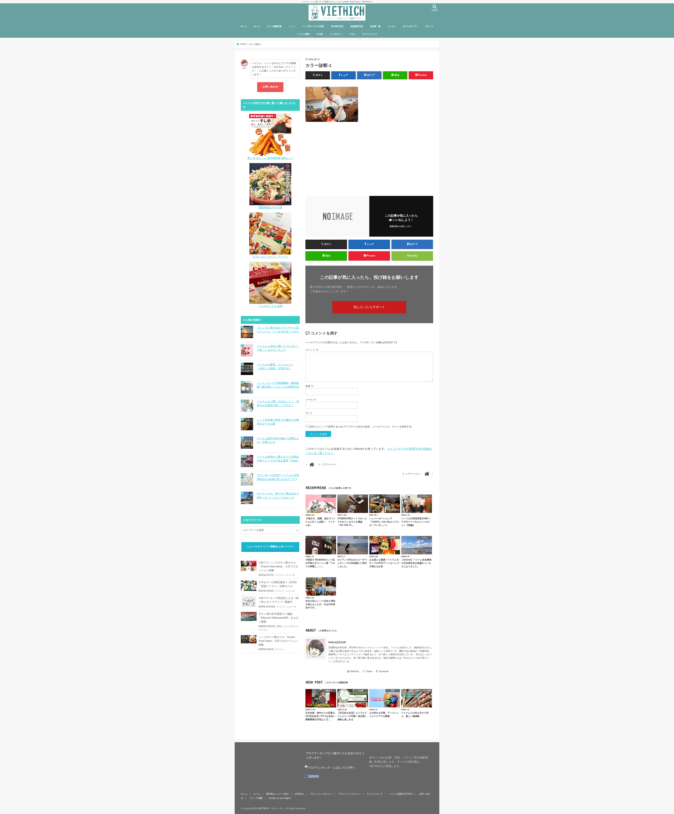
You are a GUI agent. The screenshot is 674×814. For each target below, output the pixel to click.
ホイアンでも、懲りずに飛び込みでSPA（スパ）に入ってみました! (278, 495)
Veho (279, 626)
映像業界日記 (357, 26)
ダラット (429, 26)
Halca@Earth (337, 642)
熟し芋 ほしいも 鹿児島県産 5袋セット (270, 158)
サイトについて (369, 34)
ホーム (243, 26)
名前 (309, 386)
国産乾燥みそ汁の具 (270, 207)
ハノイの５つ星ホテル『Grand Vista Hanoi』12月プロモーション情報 (278, 641)
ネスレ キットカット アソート (270, 256)
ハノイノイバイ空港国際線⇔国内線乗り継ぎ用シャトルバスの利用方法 (278, 385)
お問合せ (299, 794)
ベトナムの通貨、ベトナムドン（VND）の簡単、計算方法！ (275, 366)
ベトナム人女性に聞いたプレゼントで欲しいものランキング (278, 348)
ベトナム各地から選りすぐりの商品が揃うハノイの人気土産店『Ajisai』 (278, 458)
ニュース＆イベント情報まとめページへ (270, 546)
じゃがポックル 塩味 (270, 306)
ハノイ (292, 26)
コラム (352, 34)
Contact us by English (279, 798)
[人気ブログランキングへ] (312, 777)
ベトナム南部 (303, 34)
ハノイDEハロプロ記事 (313, 26)
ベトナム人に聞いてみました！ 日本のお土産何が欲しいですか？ (278, 403)
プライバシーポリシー (321, 794)
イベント (279, 575)
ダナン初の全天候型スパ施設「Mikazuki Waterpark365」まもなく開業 (278, 617)
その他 (319, 34)
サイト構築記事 (274, 26)
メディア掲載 (256, 798)
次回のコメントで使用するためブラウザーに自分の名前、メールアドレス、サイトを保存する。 (361, 426)
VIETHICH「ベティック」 (271, 808)
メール (310, 399)
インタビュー (336, 34)
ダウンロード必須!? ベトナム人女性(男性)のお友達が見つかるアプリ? (278, 477)
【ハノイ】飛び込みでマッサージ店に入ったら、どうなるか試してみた (278, 329)
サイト (309, 413)
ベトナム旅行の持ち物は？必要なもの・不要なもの (278, 440)
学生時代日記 (337, 26)
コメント (311, 349)
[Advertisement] (369, 156)
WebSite (354, 671)
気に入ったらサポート (369, 307)
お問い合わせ (270, 86)
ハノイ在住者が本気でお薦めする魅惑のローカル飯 (278, 421)
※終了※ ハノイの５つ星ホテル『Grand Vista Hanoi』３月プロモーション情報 (278, 566)
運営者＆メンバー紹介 (277, 794)
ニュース (290, 575)
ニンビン (392, 26)
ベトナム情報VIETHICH (401, 794)
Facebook (384, 671)
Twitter (369, 671)
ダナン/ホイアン (410, 26)
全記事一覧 (375, 26)
